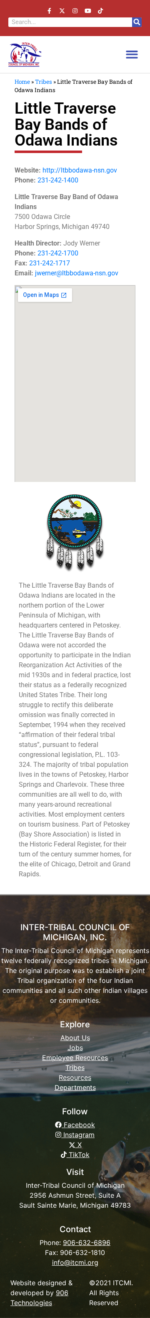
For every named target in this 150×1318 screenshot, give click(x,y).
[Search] (137, 22)
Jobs (75, 1047)
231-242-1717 (49, 263)
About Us (75, 1037)
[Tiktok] (100, 11)
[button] (132, 54)
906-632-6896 (86, 1242)
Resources (75, 1077)
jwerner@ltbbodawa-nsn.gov (76, 273)
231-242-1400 (58, 180)
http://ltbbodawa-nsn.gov (79, 170)
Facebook (78, 1125)
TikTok (78, 1154)
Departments (75, 1087)
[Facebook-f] (49, 11)
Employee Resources (75, 1057)
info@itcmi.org (75, 1262)
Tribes (43, 81)
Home (22, 81)
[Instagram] (75, 11)
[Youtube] (87, 11)
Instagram (78, 1135)
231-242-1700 (58, 253)
